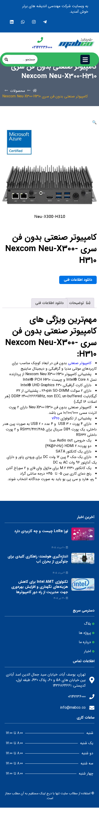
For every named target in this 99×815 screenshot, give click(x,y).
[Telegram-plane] (45, 22)
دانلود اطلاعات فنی (78, 280)
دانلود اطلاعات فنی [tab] (49, 303)
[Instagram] (34, 22)
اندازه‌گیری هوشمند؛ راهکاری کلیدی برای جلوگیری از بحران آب (38, 559)
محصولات (17, 91)
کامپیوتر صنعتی (79, 363)
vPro (55, 418)
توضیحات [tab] (77, 303)
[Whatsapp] (23, 22)
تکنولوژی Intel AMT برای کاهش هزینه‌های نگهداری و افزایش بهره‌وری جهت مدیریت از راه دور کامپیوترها (39, 587)
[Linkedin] (12, 22)
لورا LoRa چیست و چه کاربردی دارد (41, 531)
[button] (94, 122)
